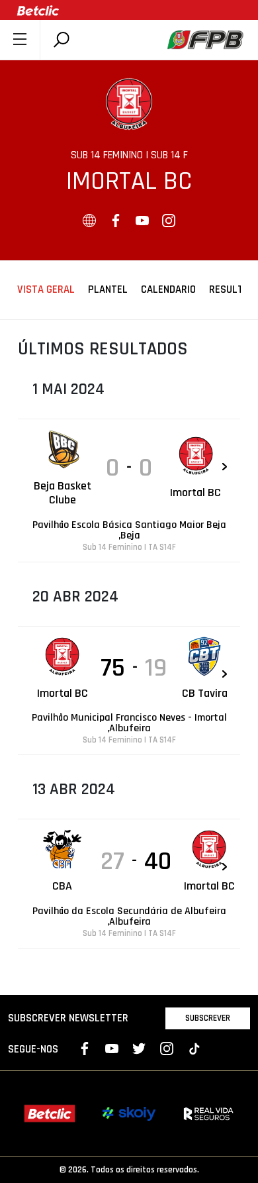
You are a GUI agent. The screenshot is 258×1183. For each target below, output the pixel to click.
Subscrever (207, 1018)
